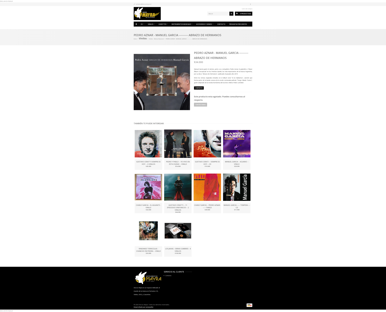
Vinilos (150, 24)
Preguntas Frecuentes (238, 24)
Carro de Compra (247, 9)
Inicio (136, 24)
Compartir (199, 88)
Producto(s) (245, 14)
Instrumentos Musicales (181, 24)
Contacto (221, 24)
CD (142, 24)
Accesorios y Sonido (204, 24)
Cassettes (162, 24)
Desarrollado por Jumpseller (143, 307)
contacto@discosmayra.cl (143, 4)
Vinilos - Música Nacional (156, 39)
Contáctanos (200, 105)
